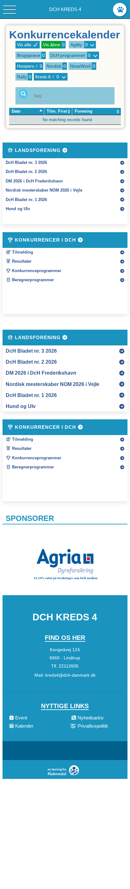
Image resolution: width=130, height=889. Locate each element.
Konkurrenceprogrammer (36, 271)
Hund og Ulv (18, 209)
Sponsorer (30, 518)
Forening (83, 111)
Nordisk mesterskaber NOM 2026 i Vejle (44, 190)
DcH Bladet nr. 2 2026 (26, 172)
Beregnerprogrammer (32, 280)
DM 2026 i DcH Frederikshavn (34, 181)
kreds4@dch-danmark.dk (70, 675)
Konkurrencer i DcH (45, 240)
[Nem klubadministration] (65, 774)
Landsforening (37, 150)
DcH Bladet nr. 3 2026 (26, 162)
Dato (16, 111)
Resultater (21, 261)
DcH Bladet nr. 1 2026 (26, 200)
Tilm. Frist (57, 111)
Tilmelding (22, 252)
